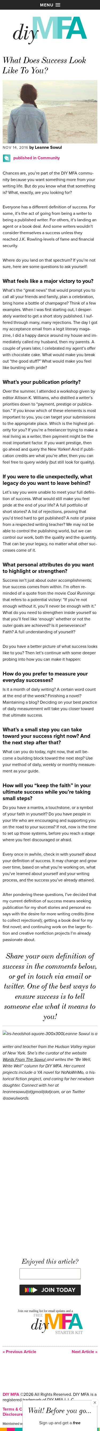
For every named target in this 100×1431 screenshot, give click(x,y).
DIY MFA (11, 1394)
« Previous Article (19, 1351)
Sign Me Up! (68, 1419)
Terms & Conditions (21, 1409)
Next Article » (84, 1351)
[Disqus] (50, 1177)
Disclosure (13, 1414)
